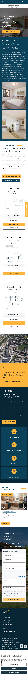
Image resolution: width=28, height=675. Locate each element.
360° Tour (18, 220)
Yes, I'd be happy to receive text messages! (14, 573)
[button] (23, 2)
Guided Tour (17, 228)
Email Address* (9, 564)
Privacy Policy (11, 593)
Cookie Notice (5, 661)
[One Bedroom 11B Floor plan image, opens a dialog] (14, 253)
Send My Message (14, 599)
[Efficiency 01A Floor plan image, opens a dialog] (14, 204)
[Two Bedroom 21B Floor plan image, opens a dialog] (14, 302)
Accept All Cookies (14, 672)
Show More (21, 576)
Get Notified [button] (17, 273)
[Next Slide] (24, 507)
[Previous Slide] (3, 507)
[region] (14, 662)
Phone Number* (9, 568)
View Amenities (9, 422)
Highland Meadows (9, 512)
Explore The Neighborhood (13, 382)
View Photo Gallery (11, 180)
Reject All (14, 668)
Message (7, 581)
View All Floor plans (11, 176)
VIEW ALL (5, 523)
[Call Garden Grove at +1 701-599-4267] (25, 2)
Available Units (17, 224)
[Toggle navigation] (2, 2)
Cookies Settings (14, 664)
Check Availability (10, 31)
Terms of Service (8, 595)
